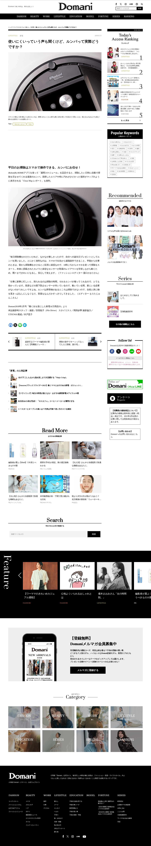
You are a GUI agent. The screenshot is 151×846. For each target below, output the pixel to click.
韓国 (132, 158)
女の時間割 (121, 171)
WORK (46, 16)
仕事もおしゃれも (123, 155)
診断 (112, 155)
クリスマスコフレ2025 (33, 818)
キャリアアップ (135, 152)
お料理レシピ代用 (116, 161)
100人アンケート (59, 828)
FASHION (21, 16)
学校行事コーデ (74, 805)
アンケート (123, 397)
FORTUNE (103, 16)
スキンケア (29, 805)
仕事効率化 (121, 148)
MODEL (90, 16)
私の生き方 (57, 825)
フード (56, 805)
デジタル (46, 808)
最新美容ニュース (31, 815)
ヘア (27, 808)
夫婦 (124, 152)
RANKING (129, 16)
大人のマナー (129, 142)
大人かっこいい (134, 168)
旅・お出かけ (58, 818)
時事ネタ (131, 171)
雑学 (45, 801)
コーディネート (14, 801)
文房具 (113, 174)
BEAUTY (34, 16)
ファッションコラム (15, 805)
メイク (28, 801)
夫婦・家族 (57, 821)
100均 (131, 148)
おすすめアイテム (14, 808)
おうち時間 (136, 145)
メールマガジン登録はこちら (125, 358)
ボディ (28, 811)
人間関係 (114, 145)
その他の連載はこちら (125, 324)
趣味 (137, 148)
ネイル (28, 821)
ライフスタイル (19, 27)
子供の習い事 (73, 811)
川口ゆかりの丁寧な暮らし (119, 158)
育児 (112, 148)
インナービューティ (32, 825)
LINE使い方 (126, 164)
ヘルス (56, 811)
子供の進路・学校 (75, 815)
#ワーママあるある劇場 (118, 168)
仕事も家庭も (115, 152)
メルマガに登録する (88, 670)
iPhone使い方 (115, 164)
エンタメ (57, 808)
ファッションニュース (16, 811)
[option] (40, 583)
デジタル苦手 (130, 161)
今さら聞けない (116, 142)
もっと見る (125, 120)
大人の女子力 (125, 145)
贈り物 (56, 832)
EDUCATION (75, 16)
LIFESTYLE (59, 16)
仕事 (45, 805)
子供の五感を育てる (75, 801)
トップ (10, 27)
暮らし (27, 27)
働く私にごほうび (20, 124)
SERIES (116, 16)
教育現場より (73, 808)
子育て (56, 815)
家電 (32, 27)
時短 (30, 124)
